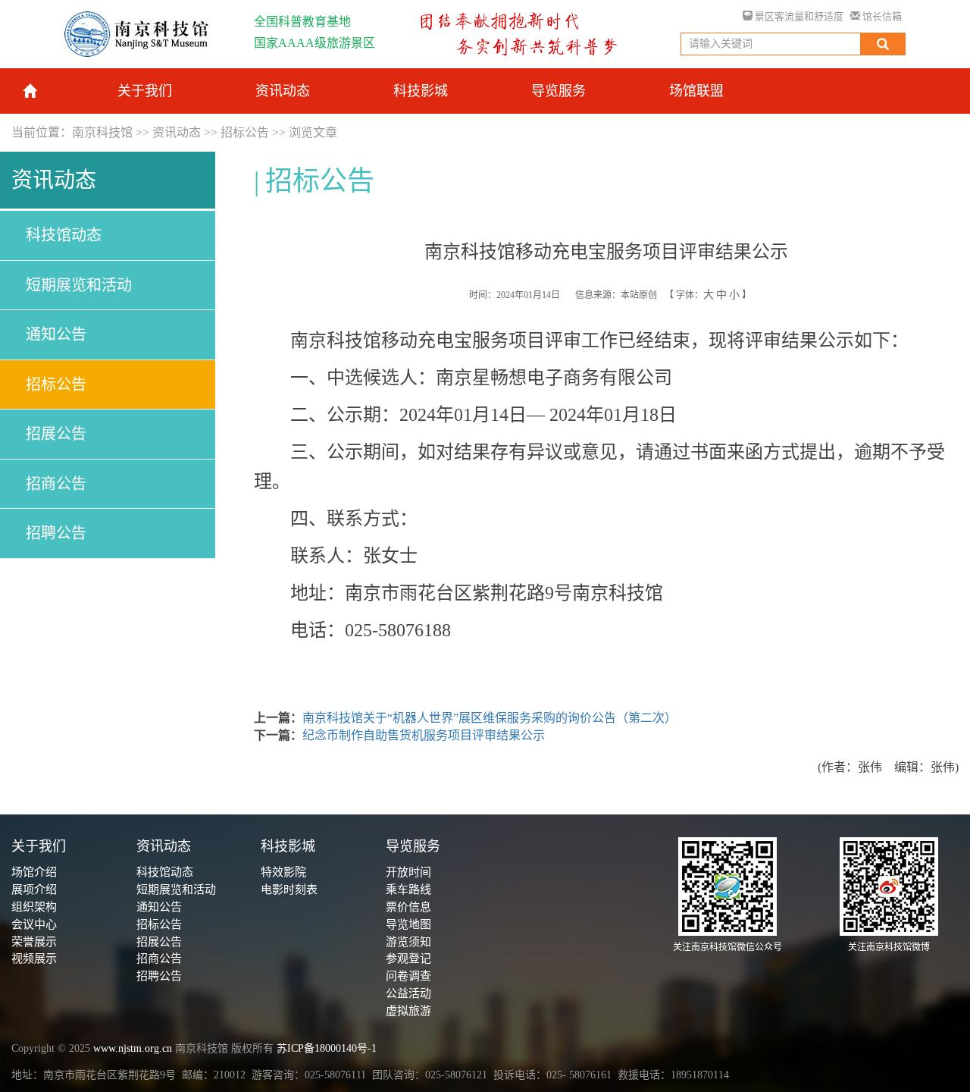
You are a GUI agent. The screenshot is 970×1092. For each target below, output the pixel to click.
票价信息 (408, 907)
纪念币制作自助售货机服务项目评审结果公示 (423, 735)
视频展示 (34, 958)
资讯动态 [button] (282, 91)
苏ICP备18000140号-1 (327, 1048)
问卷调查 (408, 976)
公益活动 (408, 993)
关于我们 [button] (144, 91)
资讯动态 (176, 132)
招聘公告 (56, 533)
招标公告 (245, 132)
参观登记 (408, 958)
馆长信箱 (881, 16)
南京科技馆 (102, 132)
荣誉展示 (34, 942)
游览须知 (408, 942)
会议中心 (34, 924)
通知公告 (56, 334)
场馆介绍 (34, 872)
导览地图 (408, 924)
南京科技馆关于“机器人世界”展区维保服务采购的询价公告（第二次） (489, 717)
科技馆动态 (64, 235)
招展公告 (56, 433)
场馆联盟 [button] (696, 91)
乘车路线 (408, 889)
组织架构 (34, 907)
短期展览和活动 (79, 285)
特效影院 (283, 872)
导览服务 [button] (558, 91)
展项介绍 (34, 889)
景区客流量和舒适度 (798, 16)
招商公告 (56, 483)
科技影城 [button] (420, 91)
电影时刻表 (289, 889)
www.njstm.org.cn (132, 1048)
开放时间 (408, 872)
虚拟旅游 (408, 1011)
